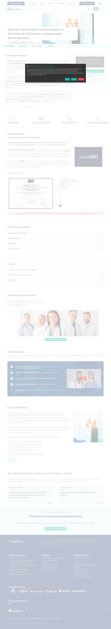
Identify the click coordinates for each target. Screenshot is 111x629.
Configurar (81, 79)
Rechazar (74, 79)
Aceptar (67, 79)
